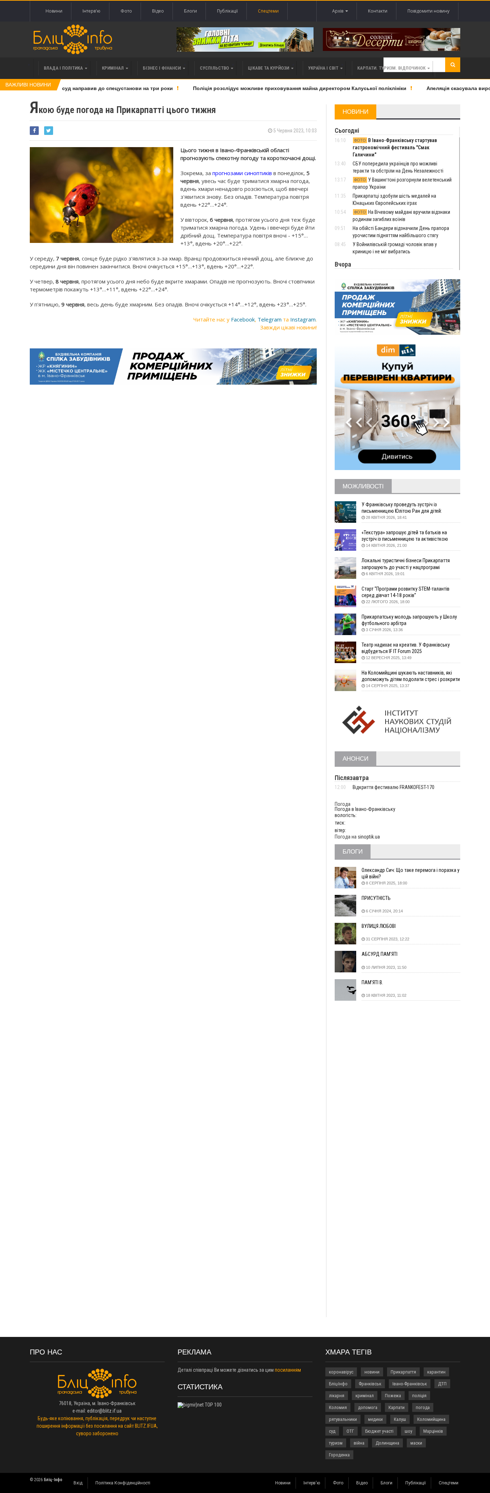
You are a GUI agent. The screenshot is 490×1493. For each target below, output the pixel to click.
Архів (338, 11)
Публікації (227, 11)
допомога (367, 1407)
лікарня (336, 1395)
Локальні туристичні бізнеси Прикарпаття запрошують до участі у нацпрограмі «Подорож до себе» (406, 564)
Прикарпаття (403, 1372)
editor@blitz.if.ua (104, 1411)
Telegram (270, 319)
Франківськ (370, 1383)
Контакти (377, 11)
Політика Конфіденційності (122, 1482)
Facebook (243, 319)
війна (359, 1443)
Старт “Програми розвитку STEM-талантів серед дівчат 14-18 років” (405, 592)
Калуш (400, 1419)
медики (375, 1419)
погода (423, 1407)
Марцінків (433, 1431)
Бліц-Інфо (338, 1383)
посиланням (288, 1370)
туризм (336, 1443)
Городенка (339, 1454)
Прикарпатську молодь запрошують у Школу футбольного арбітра (409, 620)
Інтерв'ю (91, 11)
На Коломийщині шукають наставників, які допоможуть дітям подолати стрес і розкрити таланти (411, 676)
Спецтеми (268, 11)
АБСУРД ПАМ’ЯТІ (379, 954)
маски (416, 1443)
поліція (419, 1395)
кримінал (364, 1395)
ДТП (442, 1383)
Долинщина (387, 1443)
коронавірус (341, 1372)
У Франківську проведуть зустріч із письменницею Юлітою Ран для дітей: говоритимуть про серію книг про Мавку (404, 508)
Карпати (396, 1407)
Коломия (338, 1407)
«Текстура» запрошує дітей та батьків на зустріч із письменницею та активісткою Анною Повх (405, 536)
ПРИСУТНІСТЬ (376, 898)
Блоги (190, 11)
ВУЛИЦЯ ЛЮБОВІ (379, 926)
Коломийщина (431, 1419)
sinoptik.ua (369, 837)
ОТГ (350, 1431)
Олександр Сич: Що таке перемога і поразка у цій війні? (411, 873)
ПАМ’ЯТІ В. (372, 982)
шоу (408, 1431)
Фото (126, 11)
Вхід (78, 1482)
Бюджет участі (379, 1431)
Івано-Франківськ (409, 1383)
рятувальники (343, 1419)
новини (372, 1372)
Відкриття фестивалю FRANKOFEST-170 (393, 787)
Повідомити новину (428, 11)
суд (332, 1431)
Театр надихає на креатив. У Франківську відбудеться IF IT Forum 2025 (406, 648)
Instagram (303, 319)
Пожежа (393, 1395)
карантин (436, 1372)
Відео (158, 11)
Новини (54, 11)
